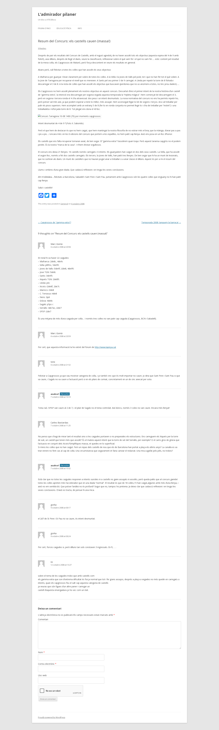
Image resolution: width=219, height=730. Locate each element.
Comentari (43, 619)
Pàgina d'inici (44, 28)
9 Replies (42, 48)
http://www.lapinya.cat (105, 347)
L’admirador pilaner (57, 14)
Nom (41, 652)
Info (80, 28)
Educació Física (64, 28)
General (64, 203)
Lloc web (42, 675)
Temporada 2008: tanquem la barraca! (161, 222)
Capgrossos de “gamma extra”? (54, 222)
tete (53, 361)
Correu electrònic (47, 663)
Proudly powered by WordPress (51, 717)
